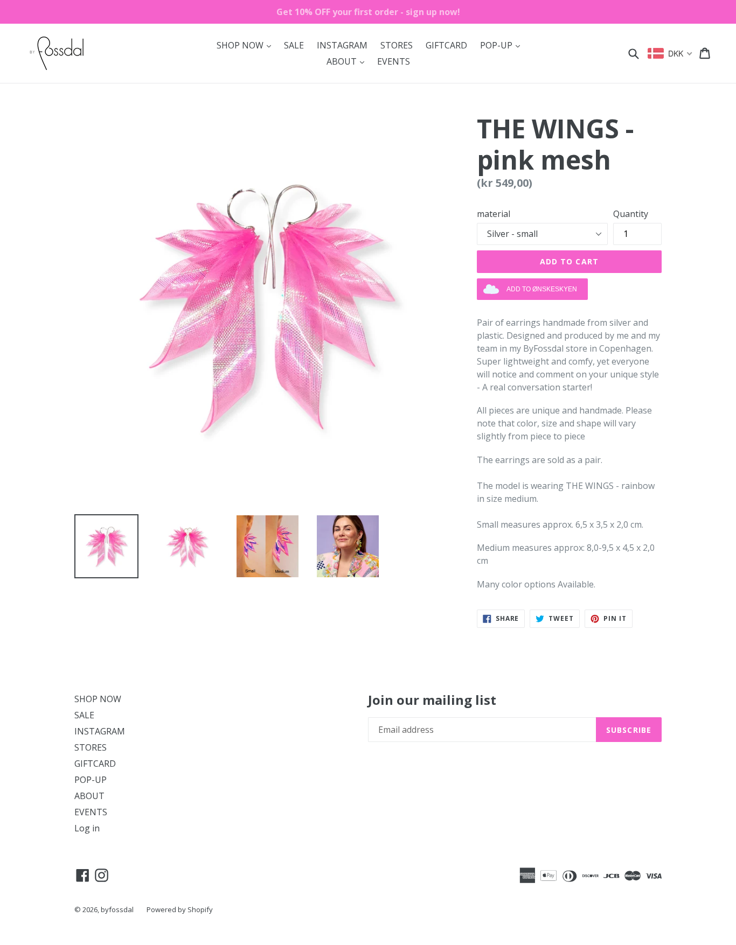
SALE (294, 45)
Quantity (630, 214)
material (493, 214)
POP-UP (502, 45)
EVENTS (393, 61)
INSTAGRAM (342, 45)
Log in (87, 828)
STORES (396, 45)
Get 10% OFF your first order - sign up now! (368, 12)
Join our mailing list (432, 700)
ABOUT (348, 61)
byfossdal (117, 909)
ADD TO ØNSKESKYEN (541, 289)
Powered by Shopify (180, 909)
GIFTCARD (446, 45)
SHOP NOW (246, 45)
